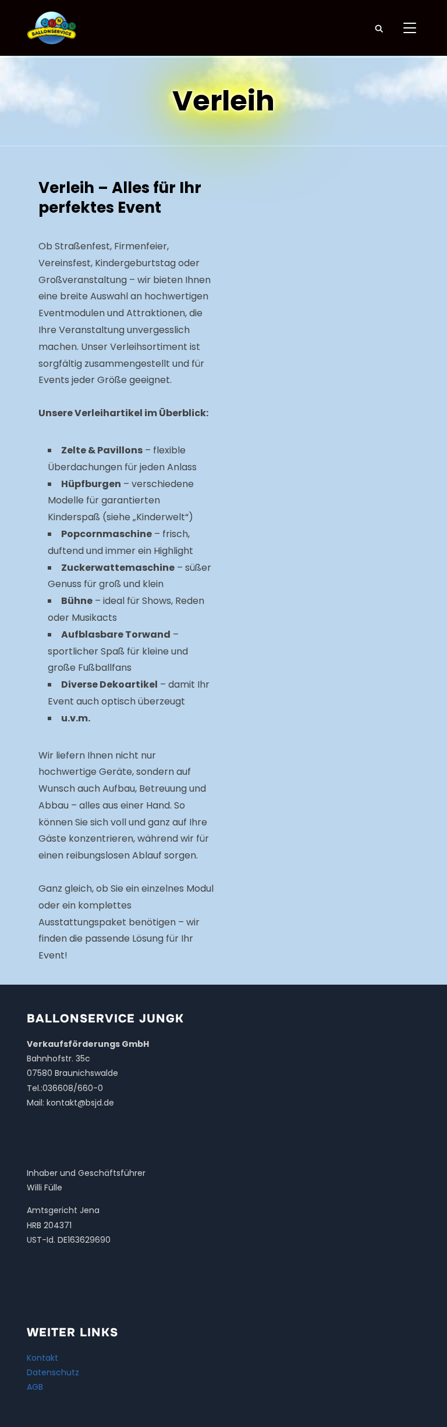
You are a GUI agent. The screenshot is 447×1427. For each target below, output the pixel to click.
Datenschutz (53, 1372)
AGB (35, 1387)
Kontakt (42, 1358)
